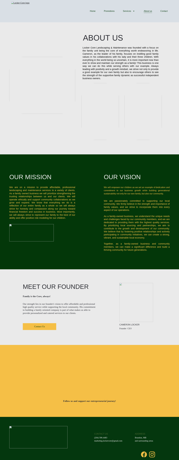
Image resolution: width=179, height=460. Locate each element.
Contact (164, 11)
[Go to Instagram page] (152, 454)
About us (148, 11)
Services (127, 11)
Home (93, 11)
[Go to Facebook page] (144, 454)
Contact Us (39, 326)
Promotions (109, 11)
